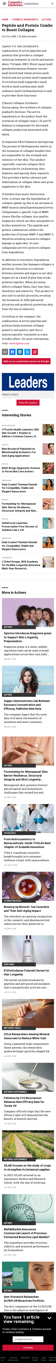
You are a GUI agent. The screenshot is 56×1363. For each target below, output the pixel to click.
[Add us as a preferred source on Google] (35, 352)
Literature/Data (12, 901)
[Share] (12, 352)
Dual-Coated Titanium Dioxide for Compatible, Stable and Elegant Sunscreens (19, 488)
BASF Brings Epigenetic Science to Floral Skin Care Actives (21, 470)
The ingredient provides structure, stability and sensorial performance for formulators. (26, 1246)
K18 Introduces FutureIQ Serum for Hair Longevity (26, 972)
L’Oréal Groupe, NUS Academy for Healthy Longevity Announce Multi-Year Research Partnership (21, 565)
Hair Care (9, 964)
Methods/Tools (12, 1028)
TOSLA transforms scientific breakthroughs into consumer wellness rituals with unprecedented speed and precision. (27, 856)
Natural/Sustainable (15, 1092)
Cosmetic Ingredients (25, 19)
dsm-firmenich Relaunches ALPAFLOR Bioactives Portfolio (24, 1298)
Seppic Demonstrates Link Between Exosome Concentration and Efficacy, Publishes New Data (27, 704)
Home (5, 19)
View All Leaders (28, 402)
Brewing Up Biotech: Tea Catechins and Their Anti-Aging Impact (26, 908)
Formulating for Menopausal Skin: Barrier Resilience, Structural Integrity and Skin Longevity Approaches (19, 507)
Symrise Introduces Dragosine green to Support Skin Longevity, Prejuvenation (27, 637)
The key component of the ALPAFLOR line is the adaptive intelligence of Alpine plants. (27, 1310)
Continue (28, 1347)
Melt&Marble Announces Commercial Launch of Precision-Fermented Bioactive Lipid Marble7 (26, 1233)
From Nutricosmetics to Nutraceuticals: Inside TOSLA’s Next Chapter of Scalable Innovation (27, 843)
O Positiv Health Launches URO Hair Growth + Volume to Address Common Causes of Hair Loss (20, 433)
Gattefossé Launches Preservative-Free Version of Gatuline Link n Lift (20, 526)
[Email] (5, 352)
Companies (7, 557)
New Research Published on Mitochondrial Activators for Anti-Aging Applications (19, 452)
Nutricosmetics (8, 425)
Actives (46, 19)
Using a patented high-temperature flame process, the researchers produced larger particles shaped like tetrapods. (27, 1047)
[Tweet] (27, 352)
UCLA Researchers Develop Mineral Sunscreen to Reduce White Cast (26, 1036)
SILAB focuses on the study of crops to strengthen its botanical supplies (27, 1167)
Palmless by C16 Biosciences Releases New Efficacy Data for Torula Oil (24, 1101)
